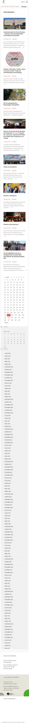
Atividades (12, 6)
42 (4, 292)
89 (20, 307)
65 (11, 300)
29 (8, 287)
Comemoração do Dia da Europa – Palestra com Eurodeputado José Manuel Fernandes (14, 33)
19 (20, 282)
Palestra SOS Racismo (10, 224)
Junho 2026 (8, 356)
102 (18, 312)
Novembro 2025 (9, 375)
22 (8, 284)
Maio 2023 (7, 453)
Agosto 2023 (8, 445)
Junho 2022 (8, 483)
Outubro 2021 (8, 505)
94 (14, 310)
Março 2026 (8, 364)
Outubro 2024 (8, 410)
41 (23, 290)
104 (5, 315)
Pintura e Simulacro (10, 195)
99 (8, 312)
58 (11, 297)
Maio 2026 (7, 358)
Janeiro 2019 (8, 594)
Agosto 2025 (8, 383)
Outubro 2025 (8, 377)
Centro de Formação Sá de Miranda (12, 703)
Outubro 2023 (8, 440)
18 (17, 282)
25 (17, 284)
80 (14, 305)
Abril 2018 (7, 618)
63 (4, 300)
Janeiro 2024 (8, 431)
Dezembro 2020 (9, 532)
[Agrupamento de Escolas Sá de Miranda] (3, 1)
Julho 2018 (7, 610)
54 (20, 295)
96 (20, 310)
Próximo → (6, 322)
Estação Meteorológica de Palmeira (12, 711)
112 (12, 317)
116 (5, 320)
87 (14, 307)
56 (4, 297)
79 (11, 305)
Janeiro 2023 (8, 464)
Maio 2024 (7, 421)
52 (14, 295)
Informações (7, 6)
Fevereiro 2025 (9, 399)
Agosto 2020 (8, 542)
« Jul (4, 347)
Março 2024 (8, 426)
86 (11, 307)
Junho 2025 (8, 388)
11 (15, 279)
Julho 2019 (7, 578)
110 (5, 317)
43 (8, 292)
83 (23, 305)
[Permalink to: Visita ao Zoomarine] (14, 159)
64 (8, 300)
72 (11, 302)
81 (17, 305)
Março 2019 (8, 588)
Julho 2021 (7, 513)
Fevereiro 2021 (9, 526)
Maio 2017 (7, 648)
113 (15, 317)
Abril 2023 (7, 456)
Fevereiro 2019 (9, 591)
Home (2, 6)
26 (20, 284)
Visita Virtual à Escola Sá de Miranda (12, 670)
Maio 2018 (7, 615)
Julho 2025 (7, 385)
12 (18, 279)
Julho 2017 (7, 643)
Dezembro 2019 (9, 564)
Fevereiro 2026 (9, 367)
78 (8, 305)
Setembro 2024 (9, 413)
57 (8, 297)
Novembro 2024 (9, 407)
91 (4, 310)
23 (11, 284)
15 (8, 282)
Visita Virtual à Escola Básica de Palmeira (13, 692)
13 (21, 279)
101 (15, 312)
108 (19, 315)
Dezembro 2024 (9, 404)
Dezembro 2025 (9, 372)
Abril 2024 (7, 423)
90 (23, 307)
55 (23, 295)
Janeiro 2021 (8, 529)
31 (14, 287)
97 (23, 310)
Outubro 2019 (8, 569)
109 (23, 315)
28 (4, 287)
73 (14, 302)
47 (20, 292)
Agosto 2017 (8, 640)
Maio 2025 (7, 391)
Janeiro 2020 (8, 561)
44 (11, 292)
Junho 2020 (8, 548)
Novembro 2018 (9, 599)
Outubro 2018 (8, 602)
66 (14, 300)
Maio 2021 (7, 518)
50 (8, 295)
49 (4, 295)
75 (20, 302)
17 (14, 282)
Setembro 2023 (9, 442)
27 (23, 284)
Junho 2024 (8, 418)
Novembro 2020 (9, 534)
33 (20, 287)
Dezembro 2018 (9, 597)
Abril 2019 (7, 586)
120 (19, 320)
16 (11, 282)
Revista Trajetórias (8, 706)
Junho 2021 (8, 515)
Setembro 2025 (9, 380)
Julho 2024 (7, 415)
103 (22, 312)
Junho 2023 (8, 450)
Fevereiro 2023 (9, 461)
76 (23, 302)
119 (15, 320)
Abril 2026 (7, 361)
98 (4, 312)
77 (4, 305)
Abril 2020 (7, 553)
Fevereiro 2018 (9, 624)
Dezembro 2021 (9, 499)
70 (4, 302)
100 (11, 312)
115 (22, 317)
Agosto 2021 (8, 510)
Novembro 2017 (9, 632)
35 (4, 290)
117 (8, 320)
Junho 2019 (8, 580)
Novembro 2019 (9, 567)
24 (14, 284)
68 (20, 300)
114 (19, 317)
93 (11, 310)
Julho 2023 (7, 448)
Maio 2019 (7, 583)
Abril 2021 (7, 521)
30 (11, 287)
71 (8, 302)
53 (17, 295)
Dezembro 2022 (9, 467)
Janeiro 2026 (8, 369)
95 (17, 310)
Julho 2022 (7, 480)
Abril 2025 (7, 394)
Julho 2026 (7, 353)
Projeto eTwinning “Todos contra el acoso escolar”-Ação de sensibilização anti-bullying (14, 70)
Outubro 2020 (8, 537)
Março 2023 (8, 459)
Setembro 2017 (9, 637)
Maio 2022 (7, 486)
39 (17, 290)
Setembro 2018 (9, 605)
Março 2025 (8, 396)
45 (14, 292)
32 (17, 287)
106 (12, 315)
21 (4, 284)
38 (14, 290)
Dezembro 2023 (9, 434)
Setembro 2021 (9, 507)
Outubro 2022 (8, 472)
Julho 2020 (7, 545)
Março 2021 (8, 523)
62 (23, 297)
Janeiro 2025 (8, 402)
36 (8, 290)
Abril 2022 (7, 488)
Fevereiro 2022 (9, 494)
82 (20, 305)
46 (17, 292)
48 (23, 292)
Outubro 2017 (8, 634)
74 (17, 302)
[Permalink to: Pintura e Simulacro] (14, 188)
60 (17, 297)
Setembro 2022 (9, 475)
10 (12, 279)
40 (20, 290)
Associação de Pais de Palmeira (11, 713)
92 (8, 310)
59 (14, 297)
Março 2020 (8, 556)
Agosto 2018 (8, 607)
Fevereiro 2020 (9, 559)
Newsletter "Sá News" (8, 708)
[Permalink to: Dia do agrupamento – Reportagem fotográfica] (14, 94)
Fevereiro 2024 (9, 429)
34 (23, 287)
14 (4, 282)
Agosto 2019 (8, 575)
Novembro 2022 (9, 469)
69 (23, 300)
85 (8, 307)
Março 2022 (8, 491)
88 (17, 307)
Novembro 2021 (9, 502)
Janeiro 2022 (8, 496)
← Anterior (6, 277)
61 (20, 297)
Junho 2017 (8, 645)
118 (12, 320)
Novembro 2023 (9, 437)
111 (8, 317)
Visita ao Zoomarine (10, 167)
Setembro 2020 (9, 540)
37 (11, 290)
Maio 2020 (7, 551)
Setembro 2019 (9, 572)
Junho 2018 (8, 613)
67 (17, 300)
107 (16, 315)
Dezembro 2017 (9, 629)
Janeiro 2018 (8, 626)
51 (11, 295)
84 (4, 307)
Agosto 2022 (8, 477)
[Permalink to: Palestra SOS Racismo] (14, 216)
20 (23, 282)
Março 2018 (8, 621)
